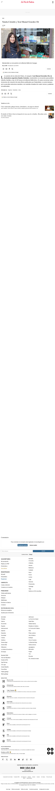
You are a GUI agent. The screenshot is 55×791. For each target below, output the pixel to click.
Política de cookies (24, 789)
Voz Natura (43, 776)
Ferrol (30, 574)
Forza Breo (4, 669)
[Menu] (2, 2)
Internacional (4, 628)
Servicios (3, 595)
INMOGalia (4, 600)
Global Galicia (32, 623)
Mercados (31, 649)
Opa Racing (4, 662)
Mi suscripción (4, 561)
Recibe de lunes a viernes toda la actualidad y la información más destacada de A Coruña (22, 719)
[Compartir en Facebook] (9, 69)
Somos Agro (4, 642)
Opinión (3, 630)
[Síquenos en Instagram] (11, 759)
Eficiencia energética (6, 610)
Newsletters (4, 576)
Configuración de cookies (44, 789)
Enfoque (31, 637)
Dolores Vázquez (5, 117)
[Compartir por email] (6, 69)
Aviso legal (8, 789)
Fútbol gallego (4, 671)
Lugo (30, 579)
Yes (30, 654)
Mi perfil (3, 574)
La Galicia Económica (6, 649)
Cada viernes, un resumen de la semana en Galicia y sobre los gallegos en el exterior (21, 713)
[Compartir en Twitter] (12, 69)
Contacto (3, 605)
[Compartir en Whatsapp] (3, 69)
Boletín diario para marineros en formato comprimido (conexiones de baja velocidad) (21, 707)
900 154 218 (27, 767)
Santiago (31, 586)
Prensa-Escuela (49, 776)
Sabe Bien (31, 621)
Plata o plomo (32, 633)
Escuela (31, 656)
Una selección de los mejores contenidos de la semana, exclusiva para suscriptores (21, 691)
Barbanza (31, 567)
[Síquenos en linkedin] (15, 759)
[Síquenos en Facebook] (3, 759)
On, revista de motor (34, 658)
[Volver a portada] (27, 2)
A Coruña (31, 560)
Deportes (3, 633)
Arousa (30, 565)
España (3, 626)
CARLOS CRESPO (17, 108)
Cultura (3, 637)
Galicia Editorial (29, 778)
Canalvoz (38, 776)
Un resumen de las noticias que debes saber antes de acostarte (18, 686)
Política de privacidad (16, 789)
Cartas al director (5, 585)
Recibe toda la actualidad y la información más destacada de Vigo (18, 735)
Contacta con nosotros (6, 587)
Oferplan (3, 598)
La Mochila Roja (33, 642)
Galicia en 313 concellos (35, 591)
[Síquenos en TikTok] (23, 759)
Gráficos (3, 640)
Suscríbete (4, 568)
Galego (30, 554)
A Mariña (31, 563)
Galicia (3, 621)
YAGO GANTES (11, 108)
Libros (19, 90)
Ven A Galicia (32, 635)
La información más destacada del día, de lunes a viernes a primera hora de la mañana (22, 680)
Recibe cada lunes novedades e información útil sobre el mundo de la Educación (21, 697)
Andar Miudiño (5, 667)
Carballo (31, 570)
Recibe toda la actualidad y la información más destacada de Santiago (19, 730)
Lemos (30, 577)
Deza (30, 572)
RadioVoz (29, 776)
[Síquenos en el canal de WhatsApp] (27, 759)
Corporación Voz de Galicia (8, 776)
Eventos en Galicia (6, 602)
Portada (3, 619)
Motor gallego (4, 674)
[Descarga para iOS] (48, 749)
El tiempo (3, 651)
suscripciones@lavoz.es (27, 771)
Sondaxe (33, 776)
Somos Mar (4, 644)
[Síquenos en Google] (31, 759)
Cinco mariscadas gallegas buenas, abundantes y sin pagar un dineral (20, 106)
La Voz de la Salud (33, 619)
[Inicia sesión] (52, 2)
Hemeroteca (4, 566)
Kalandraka (15, 90)
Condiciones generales (33, 789)
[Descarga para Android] (52, 749)
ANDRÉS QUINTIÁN (25, 108)
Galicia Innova (32, 644)
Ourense (31, 581)
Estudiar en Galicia (33, 626)
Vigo (30, 588)
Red (30, 630)
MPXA (24, 778)
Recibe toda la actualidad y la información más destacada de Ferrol (18, 724)
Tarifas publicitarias (6, 593)
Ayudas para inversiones (7, 612)
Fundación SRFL (17, 776)
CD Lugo (3, 664)
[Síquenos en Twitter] (7, 759)
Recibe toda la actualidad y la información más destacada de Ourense (19, 740)
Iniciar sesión (33, 545)
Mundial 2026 (4, 655)
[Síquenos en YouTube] (19, 759)
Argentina (10, 90)
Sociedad (3, 635)
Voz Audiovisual (23, 776)
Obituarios (3, 647)
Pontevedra (32, 584)
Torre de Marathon (5, 657)
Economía (3, 623)
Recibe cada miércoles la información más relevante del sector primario (19, 702)
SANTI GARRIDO (4, 108)
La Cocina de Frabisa (34, 628)
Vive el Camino (32, 640)
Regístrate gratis (22, 545)
